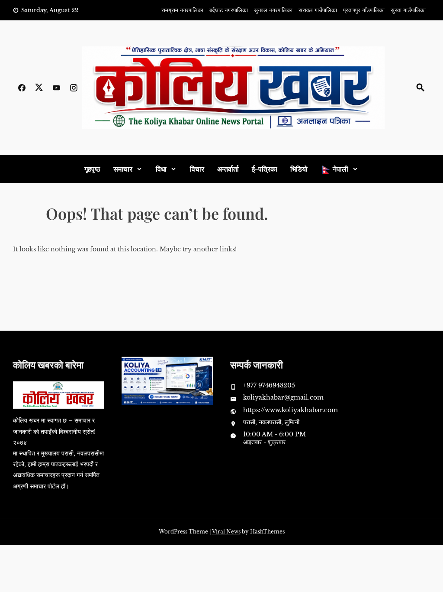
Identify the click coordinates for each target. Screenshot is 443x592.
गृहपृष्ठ (92, 168)
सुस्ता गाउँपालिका (408, 10)
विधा (161, 168)
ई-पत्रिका (264, 168)
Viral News (226, 531)
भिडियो (299, 168)
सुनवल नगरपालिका (273, 10)
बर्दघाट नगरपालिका (228, 10)
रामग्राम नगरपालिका (182, 10)
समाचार (122, 168)
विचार (197, 168)
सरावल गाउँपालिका (318, 10)
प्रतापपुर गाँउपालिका (364, 10)
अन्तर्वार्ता (228, 168)
